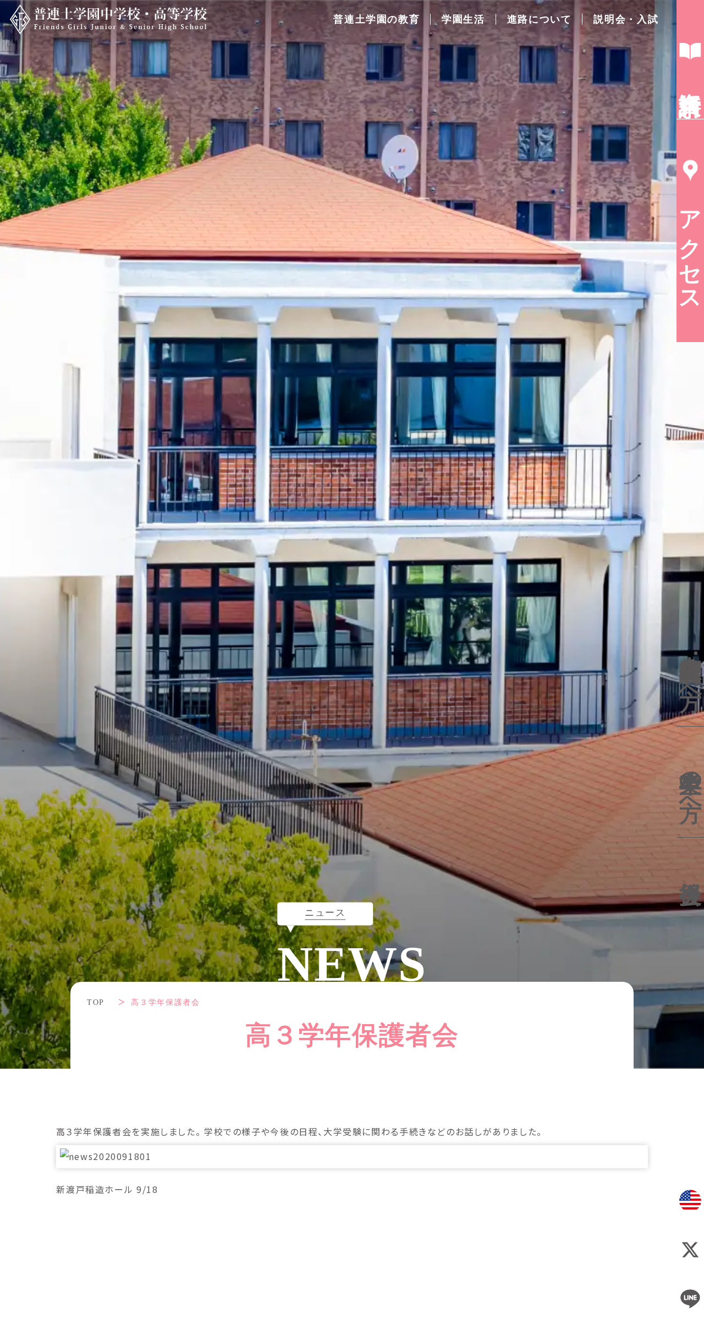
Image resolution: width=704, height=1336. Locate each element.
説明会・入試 (625, 19)
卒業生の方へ (690, 782)
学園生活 (463, 19)
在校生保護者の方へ (691, 669)
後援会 (690, 866)
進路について (539, 19)
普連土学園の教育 (376, 19)
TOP (96, 1002)
